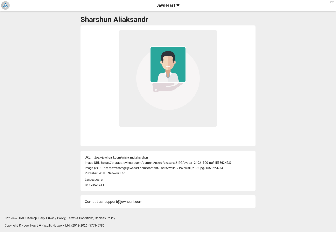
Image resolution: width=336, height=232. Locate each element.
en (102, 179)
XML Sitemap (27, 218)
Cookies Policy (105, 218)
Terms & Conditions (80, 218)
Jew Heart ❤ (32, 225)
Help (41, 218)
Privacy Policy (56, 218)
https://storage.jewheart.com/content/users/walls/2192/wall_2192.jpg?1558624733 (164, 168)
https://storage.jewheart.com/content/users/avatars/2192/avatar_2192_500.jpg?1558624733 (166, 163)
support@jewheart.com (123, 202)
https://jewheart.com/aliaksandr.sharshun (120, 157)
